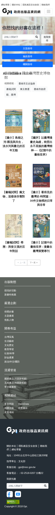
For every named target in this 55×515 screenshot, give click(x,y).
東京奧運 (24, 89)
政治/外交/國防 (12, 361)
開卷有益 (10, 328)
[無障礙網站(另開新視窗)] (13, 501)
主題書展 (9, 316)
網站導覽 (5, 5)
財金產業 (9, 357)
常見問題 (9, 404)
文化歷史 (9, 345)
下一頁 (32, 262)
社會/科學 (9, 353)
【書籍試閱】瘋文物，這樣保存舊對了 (14, 196)
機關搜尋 (27, 64)
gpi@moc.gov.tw (26, 467)
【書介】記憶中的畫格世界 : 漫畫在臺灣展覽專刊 (41, 247)
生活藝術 (9, 341)
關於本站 (16, 5)
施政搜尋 (27, 56)
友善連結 (9, 412)
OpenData (23, 404)
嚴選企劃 (10, 303)
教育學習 (9, 349)
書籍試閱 (11, 89)
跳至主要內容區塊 (8, 1)
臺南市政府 (40, 89)
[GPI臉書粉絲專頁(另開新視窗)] (10, 494)
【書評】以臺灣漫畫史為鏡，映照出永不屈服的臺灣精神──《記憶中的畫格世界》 (41, 146)
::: (7, 425)
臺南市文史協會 (27, 83)
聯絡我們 (46, 5)
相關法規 (9, 408)
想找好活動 (10, 290)
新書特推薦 (10, 294)
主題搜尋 (27, 48)
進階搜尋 (47, 39)
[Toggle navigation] (48, 11)
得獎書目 (23, 408)
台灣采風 (9, 337)
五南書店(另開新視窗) (15, 383)
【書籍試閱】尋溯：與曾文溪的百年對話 (14, 247)
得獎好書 (9, 311)
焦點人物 (9, 320)
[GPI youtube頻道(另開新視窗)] (18, 494)
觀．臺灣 (11, 94)
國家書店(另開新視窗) (15, 378)
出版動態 (10, 282)
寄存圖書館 (10, 387)
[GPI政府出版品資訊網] (21, 11)
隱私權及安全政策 (31, 5)
